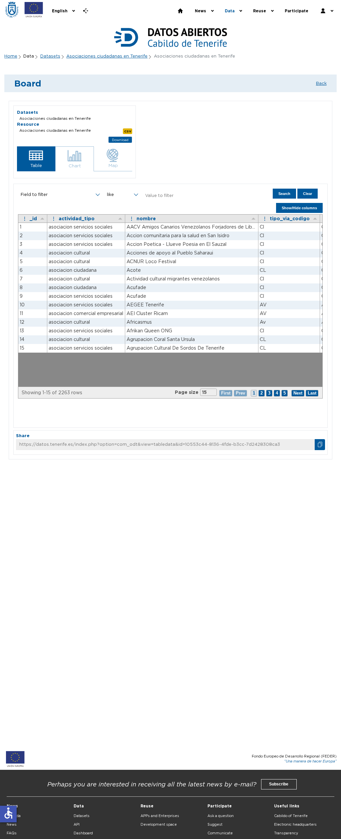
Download (120, 140)
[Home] (12, 9)
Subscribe (278, 784)
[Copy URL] (320, 444)
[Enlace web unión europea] (34, 9)
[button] (36, 159)
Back (321, 83)
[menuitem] (63, 11)
